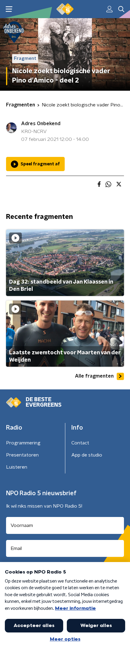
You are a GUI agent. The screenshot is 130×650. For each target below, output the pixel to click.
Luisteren (16, 467)
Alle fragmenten (94, 376)
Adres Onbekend (40, 123)
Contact (80, 442)
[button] (9, 9)
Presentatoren (22, 455)
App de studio (86, 455)
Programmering (23, 442)
